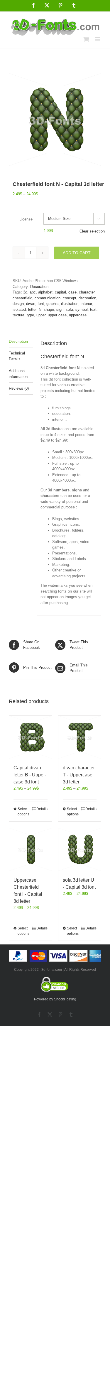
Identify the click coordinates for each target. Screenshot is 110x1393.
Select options (23, 811)
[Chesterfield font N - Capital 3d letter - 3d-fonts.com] (55, 119)
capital (60, 292)
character (86, 292)
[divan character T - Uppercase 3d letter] (79, 737)
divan (30, 303)
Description (18, 341)
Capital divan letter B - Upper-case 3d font (29, 774)
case (72, 292)
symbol (81, 309)
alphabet (45, 292)
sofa (69, 309)
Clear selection (92, 231)
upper (40, 315)
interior (86, 303)
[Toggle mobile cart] (86, 39)
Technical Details (17, 356)
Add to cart (77, 252)
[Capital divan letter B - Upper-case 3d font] (30, 737)
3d (25, 292)
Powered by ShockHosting (55, 999)
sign (59, 309)
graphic (52, 303)
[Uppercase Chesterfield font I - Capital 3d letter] (30, 849)
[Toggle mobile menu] (98, 39)
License (26, 219)
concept (69, 298)
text (93, 309)
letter (32, 309)
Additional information (18, 374)
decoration (87, 298)
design (18, 303)
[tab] (21, 342)
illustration (69, 303)
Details (42, 809)
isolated (19, 309)
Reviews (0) (19, 388)
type (30, 315)
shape (49, 309)
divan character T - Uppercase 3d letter (79, 774)
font (41, 303)
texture (18, 315)
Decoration (39, 286)
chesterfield (22, 298)
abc (33, 292)
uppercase (78, 315)
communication (47, 298)
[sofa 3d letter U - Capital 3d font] (79, 849)
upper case (57, 315)
